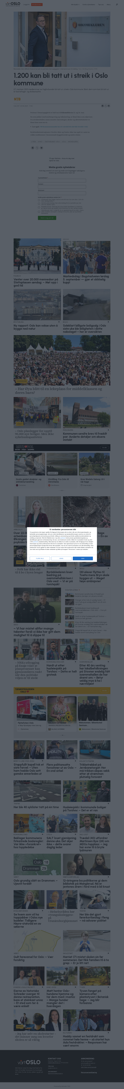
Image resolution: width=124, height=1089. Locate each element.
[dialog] (62, 544)
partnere (63, 538)
